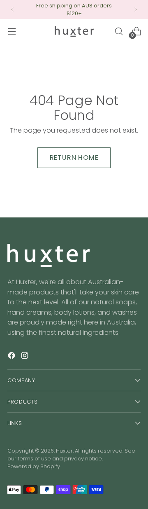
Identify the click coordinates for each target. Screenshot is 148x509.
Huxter (64, 450)
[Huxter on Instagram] (25, 356)
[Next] (136, 9)
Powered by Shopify (33, 466)
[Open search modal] (118, 31)
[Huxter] (74, 31)
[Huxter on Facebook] (12, 356)
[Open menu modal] (11, 31)
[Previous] (12, 9)
